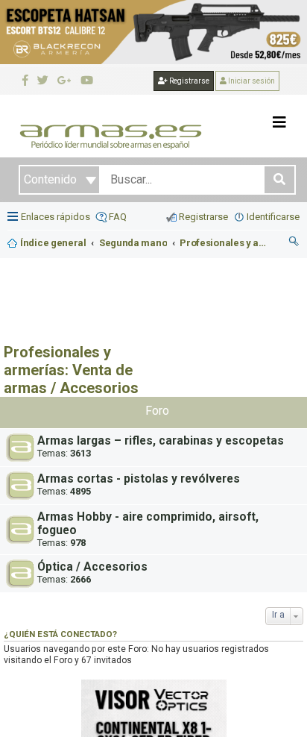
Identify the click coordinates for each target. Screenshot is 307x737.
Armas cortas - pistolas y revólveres (138, 479)
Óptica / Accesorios (92, 567)
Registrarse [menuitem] (203, 216)
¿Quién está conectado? (60, 634)
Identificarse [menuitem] (273, 216)
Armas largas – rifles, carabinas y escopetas (160, 441)
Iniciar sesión (251, 81)
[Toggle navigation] (279, 122)
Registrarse (188, 81)
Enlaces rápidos (55, 216)
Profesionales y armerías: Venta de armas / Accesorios (71, 370)
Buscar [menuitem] (294, 243)
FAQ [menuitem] (118, 216)
